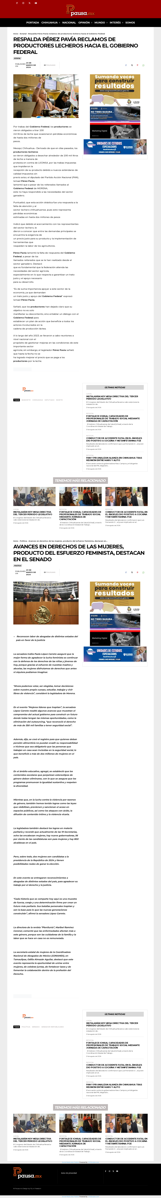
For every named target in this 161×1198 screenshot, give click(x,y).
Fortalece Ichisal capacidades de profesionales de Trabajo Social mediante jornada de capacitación (113, 418)
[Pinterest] (137, 65)
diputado (49, 400)
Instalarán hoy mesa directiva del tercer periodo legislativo (112, 397)
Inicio (15, 34)
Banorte (26, 400)
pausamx (51, 65)
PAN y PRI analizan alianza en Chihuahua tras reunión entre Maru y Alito (114, 459)
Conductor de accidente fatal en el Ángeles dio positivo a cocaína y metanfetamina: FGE (114, 439)
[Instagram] (23, 3)
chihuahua (37, 400)
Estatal (23, 34)
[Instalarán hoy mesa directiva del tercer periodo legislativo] (34, 496)
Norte (59, 400)
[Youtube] (35, 3)
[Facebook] (16, 3)
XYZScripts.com (93, 1196)
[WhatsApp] (143, 65)
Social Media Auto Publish (70, 1196)
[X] (29, 3)
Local (89, 394)
